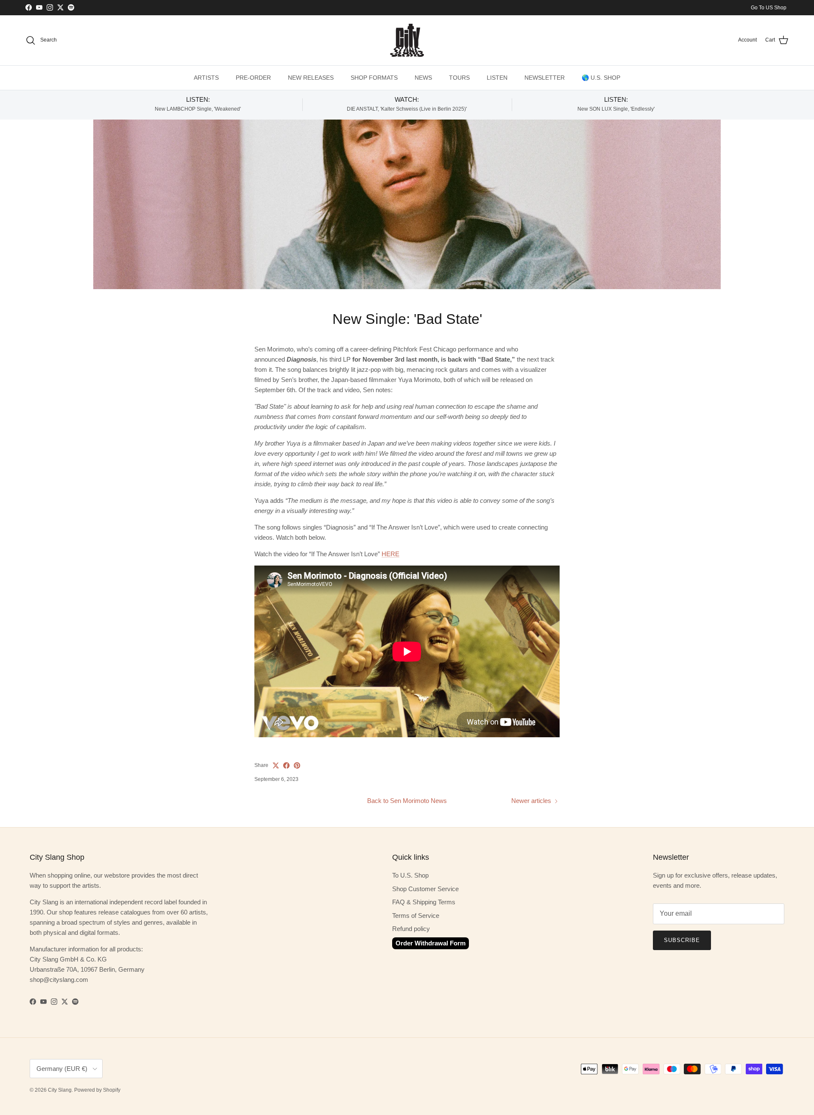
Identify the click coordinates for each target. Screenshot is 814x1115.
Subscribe (682, 940)
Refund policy (411, 928)
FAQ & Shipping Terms (423, 902)
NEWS (423, 77)
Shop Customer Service (425, 888)
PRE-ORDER (253, 77)
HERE (390, 554)
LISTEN (497, 77)
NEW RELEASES (311, 77)
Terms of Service (415, 915)
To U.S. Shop (410, 875)
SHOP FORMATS (374, 77)
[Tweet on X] (276, 765)
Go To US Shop (768, 8)
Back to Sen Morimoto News (407, 800)
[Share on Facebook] (286, 765)
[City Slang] (407, 40)
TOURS (459, 77)
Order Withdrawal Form (431, 943)
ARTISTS (206, 77)
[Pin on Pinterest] (297, 765)
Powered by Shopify (97, 1090)
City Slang (60, 1090)
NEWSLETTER (544, 77)
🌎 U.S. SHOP (601, 77)
